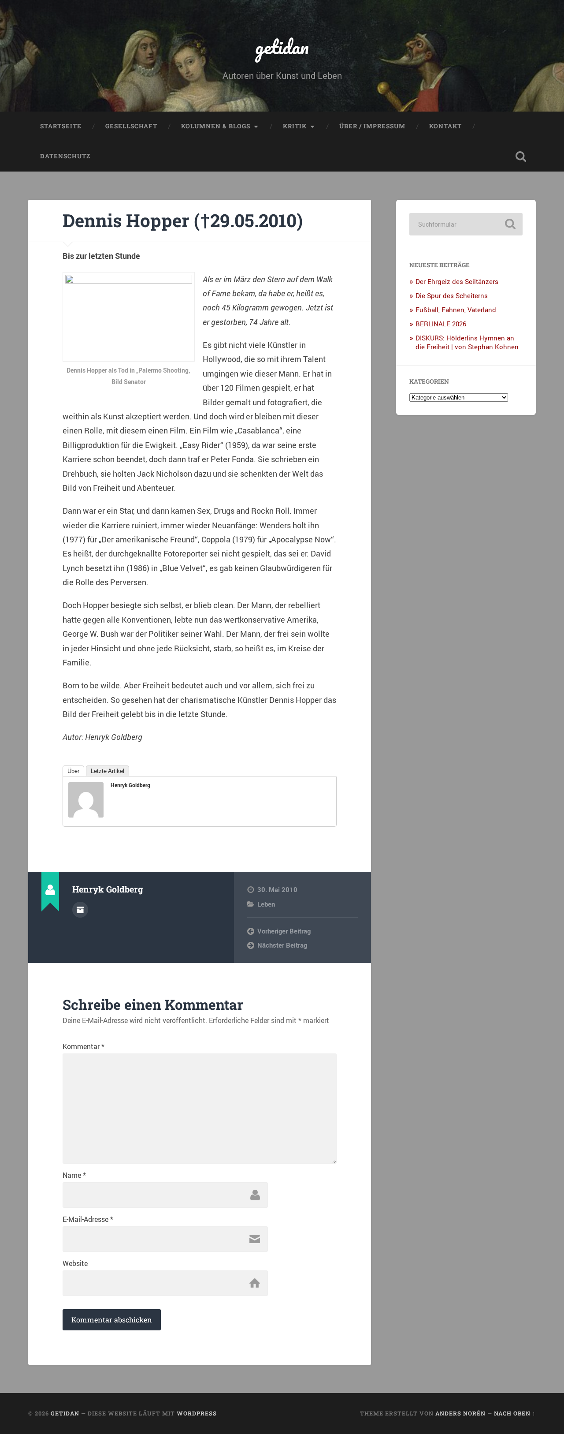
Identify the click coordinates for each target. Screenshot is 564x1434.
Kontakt (445, 126)
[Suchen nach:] (466, 224)
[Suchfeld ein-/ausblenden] (521, 157)
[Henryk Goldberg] (86, 814)
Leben (266, 904)
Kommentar (83, 1046)
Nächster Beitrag (282, 945)
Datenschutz (65, 156)
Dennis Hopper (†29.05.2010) (183, 220)
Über (73, 771)
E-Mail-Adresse (88, 1219)
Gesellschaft (131, 126)
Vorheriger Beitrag (284, 930)
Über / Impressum (372, 126)
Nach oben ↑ (515, 1413)
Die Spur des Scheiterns (452, 295)
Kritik (295, 126)
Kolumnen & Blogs (215, 126)
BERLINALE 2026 (441, 323)
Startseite (61, 126)
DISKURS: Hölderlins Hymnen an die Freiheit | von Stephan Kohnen (467, 342)
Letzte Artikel (107, 771)
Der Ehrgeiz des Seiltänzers (457, 281)
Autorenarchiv (80, 910)
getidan (282, 46)
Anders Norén (460, 1413)
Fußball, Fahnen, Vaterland (456, 309)
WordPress (197, 1413)
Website (75, 1263)
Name (74, 1175)
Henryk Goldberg (130, 784)
